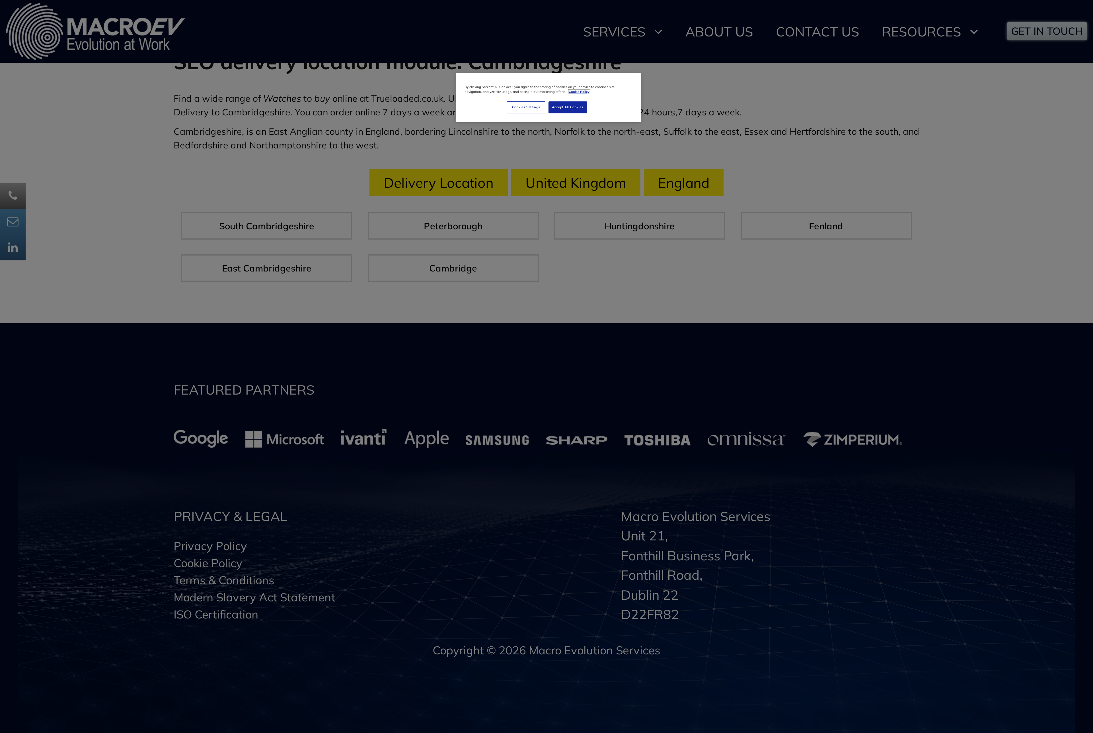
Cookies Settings (526, 107)
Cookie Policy (579, 92)
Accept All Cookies (567, 107)
